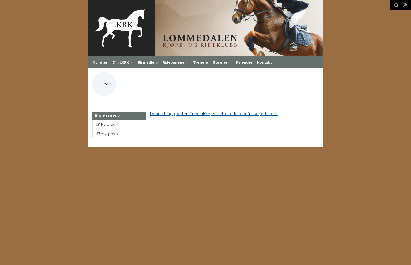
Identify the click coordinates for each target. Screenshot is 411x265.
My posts (109, 134)
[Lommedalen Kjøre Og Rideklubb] (205, 28)
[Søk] (396, 5)
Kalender (244, 62)
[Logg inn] (405, 5)
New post (109, 124)
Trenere (200, 62)
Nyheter (100, 62)
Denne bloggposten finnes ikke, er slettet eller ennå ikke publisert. (214, 114)
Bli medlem (147, 62)
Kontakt (264, 62)
